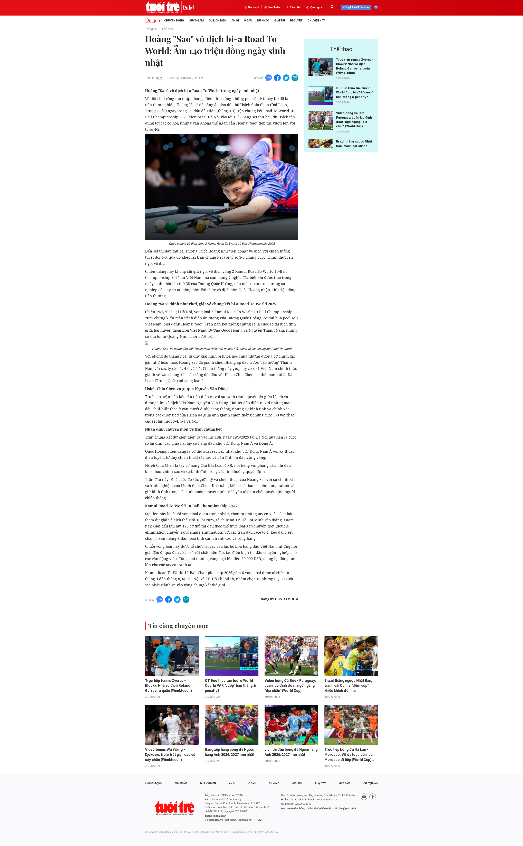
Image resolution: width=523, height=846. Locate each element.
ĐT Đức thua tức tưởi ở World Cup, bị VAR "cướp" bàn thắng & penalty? (354, 92)
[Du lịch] (189, 7)
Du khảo (263, 20)
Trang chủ (151, 29)
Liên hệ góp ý (341, 808)
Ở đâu (248, 20)
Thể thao (168, 29)
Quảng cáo (317, 7)
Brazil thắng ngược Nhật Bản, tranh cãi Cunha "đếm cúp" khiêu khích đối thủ (348, 686)
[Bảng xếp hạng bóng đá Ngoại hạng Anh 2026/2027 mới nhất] (232, 725)
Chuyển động (174, 20)
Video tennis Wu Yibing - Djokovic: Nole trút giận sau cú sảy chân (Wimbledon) (170, 754)
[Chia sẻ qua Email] (295, 78)
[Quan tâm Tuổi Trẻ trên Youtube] (364, 807)
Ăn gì (235, 20)
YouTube (274, 7)
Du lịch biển (217, 20)
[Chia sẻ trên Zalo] (268, 78)
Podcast (253, 7)
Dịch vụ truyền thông (293, 808)
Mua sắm (344, 783)
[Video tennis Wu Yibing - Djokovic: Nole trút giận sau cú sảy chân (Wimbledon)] (172, 725)
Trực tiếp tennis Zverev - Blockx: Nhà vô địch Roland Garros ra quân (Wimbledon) (168, 686)
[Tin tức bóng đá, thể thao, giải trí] (152, 20)
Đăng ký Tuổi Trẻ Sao (356, 7)
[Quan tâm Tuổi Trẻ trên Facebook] (372, 807)
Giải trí (279, 20)
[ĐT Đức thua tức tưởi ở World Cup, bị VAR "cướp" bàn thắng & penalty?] (320, 95)
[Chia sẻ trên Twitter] (286, 78)
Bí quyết (296, 20)
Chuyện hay (316, 20)
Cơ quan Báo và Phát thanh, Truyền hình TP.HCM (233, 819)
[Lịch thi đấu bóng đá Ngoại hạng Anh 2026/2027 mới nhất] (291, 725)
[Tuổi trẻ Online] (174, 807)
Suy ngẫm (196, 20)
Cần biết (295, 7)
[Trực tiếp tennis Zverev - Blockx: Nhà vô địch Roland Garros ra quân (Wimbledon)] (320, 67)
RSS (353, 808)
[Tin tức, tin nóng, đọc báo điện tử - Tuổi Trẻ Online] (164, 7)
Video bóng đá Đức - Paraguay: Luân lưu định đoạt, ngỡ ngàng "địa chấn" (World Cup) (290, 686)
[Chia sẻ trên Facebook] (277, 78)
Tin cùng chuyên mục (178, 626)
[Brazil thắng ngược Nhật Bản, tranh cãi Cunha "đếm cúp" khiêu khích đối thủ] (351, 656)
